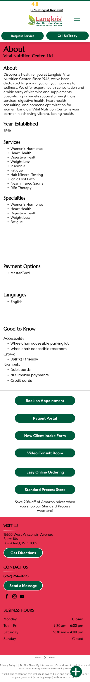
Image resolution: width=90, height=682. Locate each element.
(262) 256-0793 (16, 576)
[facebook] (6, 597)
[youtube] (22, 597)
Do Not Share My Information (37, 665)
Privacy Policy (8, 665)
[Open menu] (77, 20)
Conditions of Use (65, 665)
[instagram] (14, 597)
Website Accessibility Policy (56, 668)
